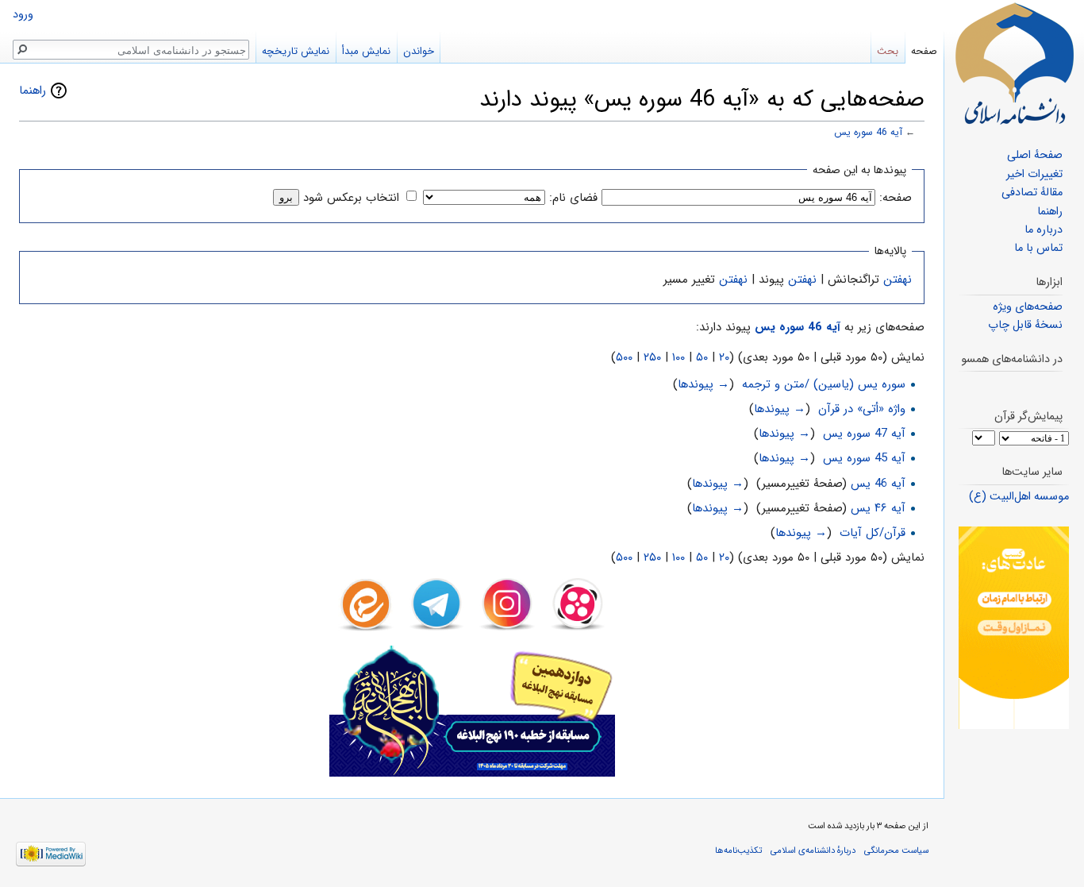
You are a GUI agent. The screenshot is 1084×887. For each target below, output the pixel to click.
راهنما (32, 90)
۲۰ (724, 357)
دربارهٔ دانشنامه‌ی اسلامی (813, 850)
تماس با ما (1038, 248)
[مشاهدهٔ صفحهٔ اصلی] (1014, 63)
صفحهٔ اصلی (1035, 155)
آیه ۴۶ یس (878, 508)
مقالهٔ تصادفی (1032, 192)
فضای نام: (573, 197)
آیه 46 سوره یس (868, 133)
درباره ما (1043, 230)
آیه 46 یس (878, 483)
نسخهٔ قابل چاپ (1025, 325)
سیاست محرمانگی (896, 850)
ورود (23, 15)
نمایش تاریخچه (295, 51)
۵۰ (702, 357)
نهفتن (897, 279)
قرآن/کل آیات (872, 532)
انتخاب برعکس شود (351, 197)
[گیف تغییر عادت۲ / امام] (1014, 627)
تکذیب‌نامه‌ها (738, 850)
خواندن (418, 51)
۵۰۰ (624, 357)
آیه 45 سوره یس (864, 458)
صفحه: (895, 197)
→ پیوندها (703, 384)
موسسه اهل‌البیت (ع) (1019, 497)
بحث (887, 51)
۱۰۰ (678, 357)
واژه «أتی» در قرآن (861, 408)
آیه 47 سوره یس (864, 433)
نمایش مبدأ (366, 51)
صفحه (924, 51)
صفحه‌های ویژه (1028, 307)
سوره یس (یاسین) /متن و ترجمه (823, 384)
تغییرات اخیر (1034, 174)
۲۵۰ (652, 357)
